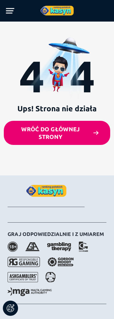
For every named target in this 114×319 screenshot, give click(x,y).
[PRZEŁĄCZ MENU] (10, 11)
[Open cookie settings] (10, 308)
